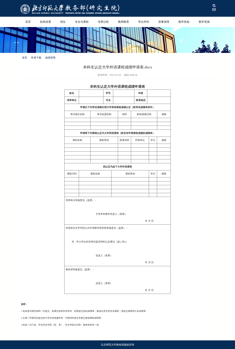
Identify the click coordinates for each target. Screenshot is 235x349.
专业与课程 (82, 21)
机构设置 (45, 21)
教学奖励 (183, 21)
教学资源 (204, 21)
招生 (63, 21)
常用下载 (36, 57)
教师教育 (123, 21)
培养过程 (103, 21)
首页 (28, 21)
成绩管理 (50, 57)
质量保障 (163, 21)
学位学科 (143, 21)
